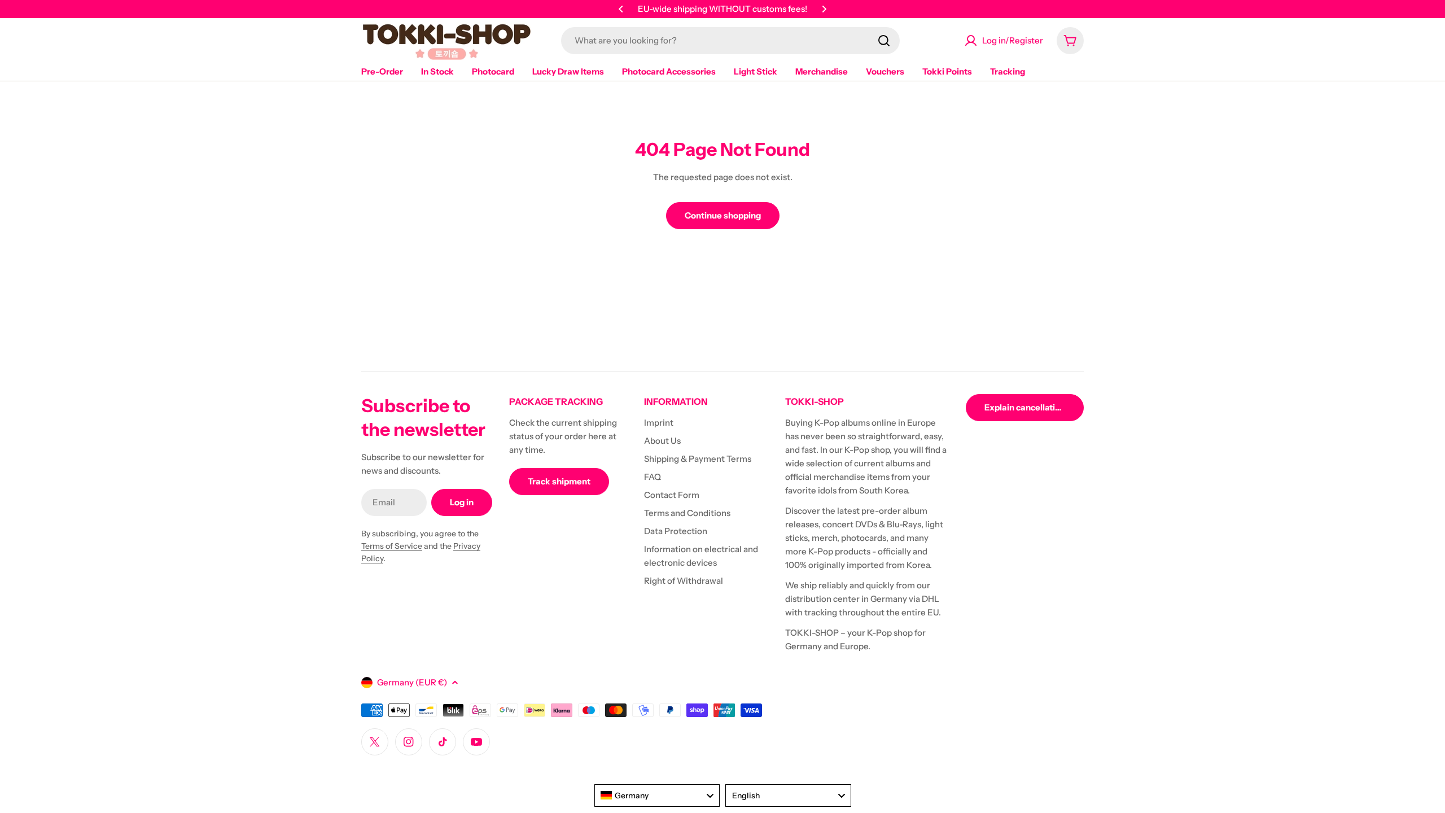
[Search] (884, 40)
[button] (621, 9)
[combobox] (730, 40)
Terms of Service (391, 546)
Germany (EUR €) (412, 682)
